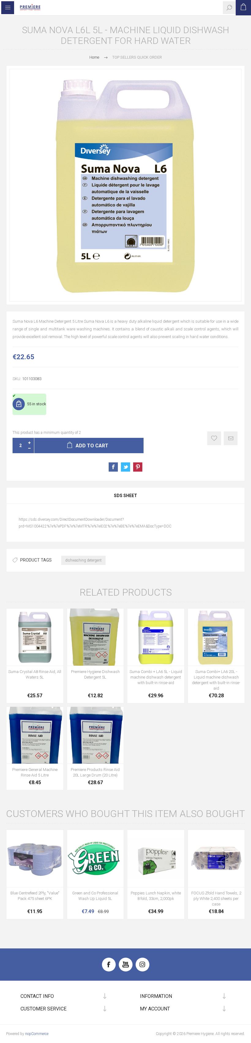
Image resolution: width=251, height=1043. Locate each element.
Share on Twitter (125, 467)
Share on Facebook (113, 467)
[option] (125, 185)
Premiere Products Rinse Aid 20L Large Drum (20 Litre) (95, 772)
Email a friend (231, 438)
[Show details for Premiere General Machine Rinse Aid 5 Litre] (34, 735)
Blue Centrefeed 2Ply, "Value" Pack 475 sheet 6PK (34, 896)
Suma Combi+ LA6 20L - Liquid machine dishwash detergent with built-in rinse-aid (216, 680)
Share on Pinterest (137, 467)
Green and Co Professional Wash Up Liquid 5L (95, 896)
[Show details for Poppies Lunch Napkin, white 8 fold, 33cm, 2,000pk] (155, 858)
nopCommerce (36, 1034)
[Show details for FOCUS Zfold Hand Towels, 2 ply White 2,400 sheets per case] (216, 858)
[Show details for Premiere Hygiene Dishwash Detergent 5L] (95, 637)
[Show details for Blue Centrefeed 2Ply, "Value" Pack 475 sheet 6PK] (34, 858)
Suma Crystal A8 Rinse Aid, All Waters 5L (34, 674)
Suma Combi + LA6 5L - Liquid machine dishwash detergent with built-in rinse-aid (155, 677)
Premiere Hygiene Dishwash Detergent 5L (95, 674)
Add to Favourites (214, 438)
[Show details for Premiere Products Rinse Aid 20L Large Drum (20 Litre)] (95, 735)
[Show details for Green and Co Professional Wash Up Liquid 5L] (95, 858)
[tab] (125, 495)
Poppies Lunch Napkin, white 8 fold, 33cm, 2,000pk (156, 896)
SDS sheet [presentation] (125, 495)
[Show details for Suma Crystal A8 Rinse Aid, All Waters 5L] (34, 637)
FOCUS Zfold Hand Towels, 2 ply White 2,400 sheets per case (216, 898)
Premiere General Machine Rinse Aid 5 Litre (35, 772)
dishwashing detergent (83, 560)
